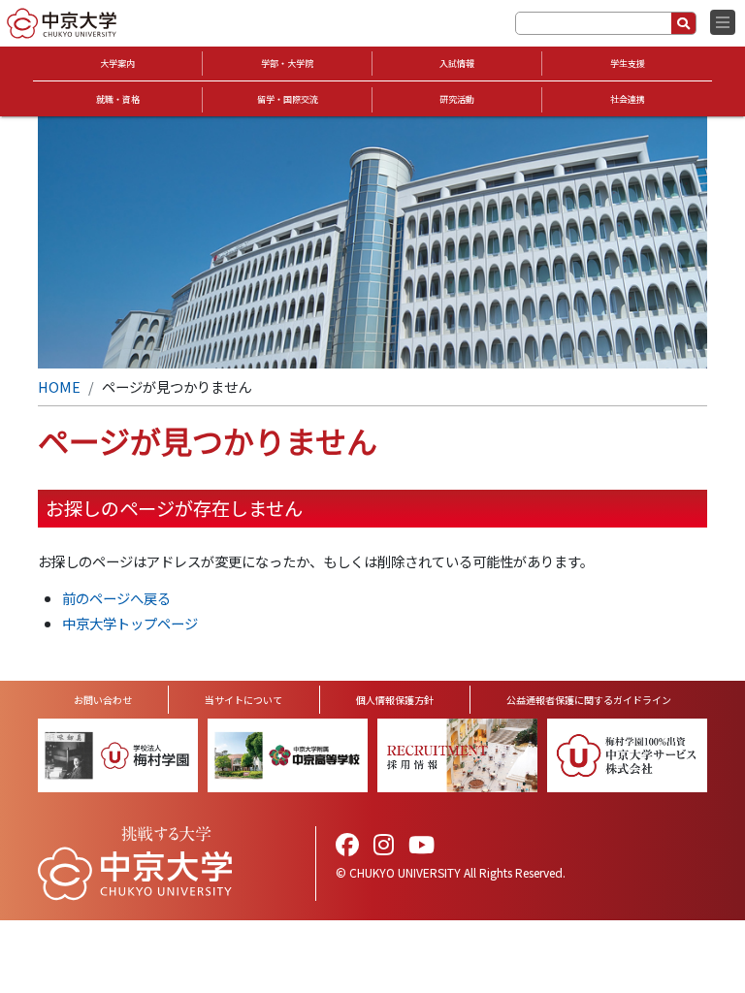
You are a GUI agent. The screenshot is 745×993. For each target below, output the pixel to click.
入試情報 (456, 63)
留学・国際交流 (287, 99)
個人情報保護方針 (395, 699)
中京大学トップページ (130, 623)
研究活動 (456, 99)
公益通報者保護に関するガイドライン (588, 699)
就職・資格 (118, 99)
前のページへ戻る (116, 598)
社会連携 (627, 99)
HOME (59, 386)
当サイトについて (243, 699)
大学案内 (117, 63)
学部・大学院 (287, 63)
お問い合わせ (103, 699)
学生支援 (627, 63)
